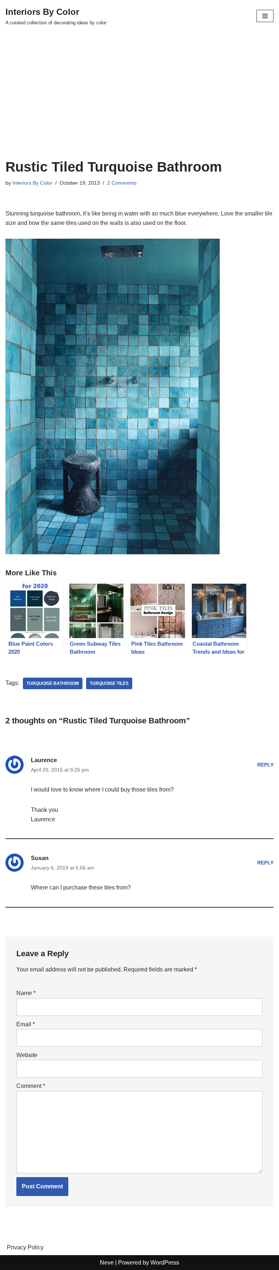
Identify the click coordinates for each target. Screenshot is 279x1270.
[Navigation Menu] (265, 16)
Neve (107, 1262)
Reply (265, 765)
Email (25, 1024)
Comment (30, 1086)
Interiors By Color (32, 183)
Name (26, 993)
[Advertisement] (139, 104)
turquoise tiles (109, 683)
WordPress (164, 1262)
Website (26, 1055)
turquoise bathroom (53, 683)
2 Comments (122, 183)
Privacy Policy (25, 1247)
